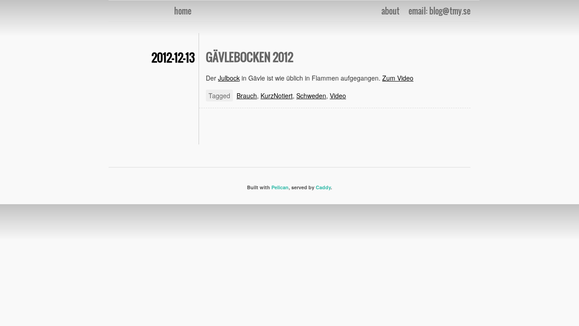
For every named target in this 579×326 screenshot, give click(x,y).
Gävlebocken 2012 (249, 56)
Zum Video (397, 77)
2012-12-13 (173, 57)
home (182, 11)
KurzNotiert (277, 95)
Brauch (247, 95)
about (390, 11)
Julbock (229, 77)
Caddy (323, 187)
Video (338, 95)
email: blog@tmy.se (439, 11)
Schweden (311, 95)
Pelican (280, 187)
